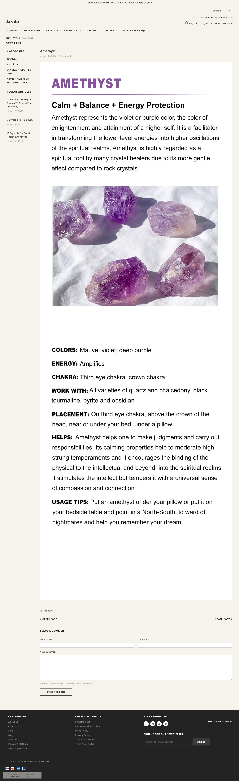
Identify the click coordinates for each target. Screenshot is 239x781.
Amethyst (49, 610)
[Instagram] (152, 723)
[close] (232, 2)
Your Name (46, 639)
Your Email (144, 639)
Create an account (223, 23)
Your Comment (48, 651)
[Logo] (12, 21)
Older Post (49, 619)
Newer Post (222, 619)
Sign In (206, 23)
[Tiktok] (165, 723)
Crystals (17, 37)
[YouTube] (159, 723)
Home (8, 37)
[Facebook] (146, 723)
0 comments (65, 56)
